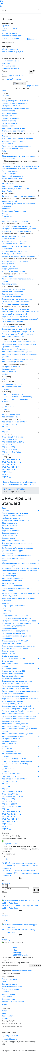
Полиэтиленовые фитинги (12, 581)
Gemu (4, 508)
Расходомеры (7, 553)
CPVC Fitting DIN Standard (12, 791)
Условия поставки (9, 28)
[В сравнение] (6, 859)
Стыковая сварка (9, 576)
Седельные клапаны (10, 533)
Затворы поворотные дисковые (15, 513)
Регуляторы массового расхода (15, 686)
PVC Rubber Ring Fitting (11, 806)
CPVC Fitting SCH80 (10, 794)
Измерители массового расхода (15, 688)
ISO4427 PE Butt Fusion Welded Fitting (17, 761)
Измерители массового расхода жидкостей (20, 691)
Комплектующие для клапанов (14, 515)
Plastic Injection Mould (11, 776)
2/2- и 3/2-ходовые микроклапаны (16, 618)
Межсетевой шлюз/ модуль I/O (14, 693)
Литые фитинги (8, 583)
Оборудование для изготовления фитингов (19, 571)
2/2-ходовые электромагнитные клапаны (19, 716)
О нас (4, 31)
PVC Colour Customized (11, 754)
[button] (16, 76)
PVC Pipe (21, 489)
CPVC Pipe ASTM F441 (11, 811)
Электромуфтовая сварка (12, 578)
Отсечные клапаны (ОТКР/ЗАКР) (15, 641)
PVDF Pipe (6, 826)
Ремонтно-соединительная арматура (17, 588)
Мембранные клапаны (11, 518)
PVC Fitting (6, 789)
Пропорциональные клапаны (14, 658)
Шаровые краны (8, 538)
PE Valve (5, 771)
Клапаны (5, 510)
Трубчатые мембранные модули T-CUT (18, 709)
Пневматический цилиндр (12, 673)
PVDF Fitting (7, 824)
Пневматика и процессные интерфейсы (18, 646)
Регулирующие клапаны (11, 643)
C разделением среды (11, 721)
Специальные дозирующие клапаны (17, 681)
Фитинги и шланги (9, 535)
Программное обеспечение (13, 676)
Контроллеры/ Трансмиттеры (14, 606)
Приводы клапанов (9, 528)
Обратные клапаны (9, 523)
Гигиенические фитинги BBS (13, 671)
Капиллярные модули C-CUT (13, 704)
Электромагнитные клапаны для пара (17, 734)
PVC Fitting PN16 (8, 801)
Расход (5, 608)
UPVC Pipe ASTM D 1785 (12, 819)
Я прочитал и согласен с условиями (18, 972)
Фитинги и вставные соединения (15, 683)
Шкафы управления (10, 656)
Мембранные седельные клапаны (15, 520)
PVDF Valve (6, 829)
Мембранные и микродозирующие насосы (19, 621)
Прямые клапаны (9, 744)
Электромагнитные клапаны (13, 540)
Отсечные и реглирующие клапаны (16, 623)
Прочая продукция (9, 668)
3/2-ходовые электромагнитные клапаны (19, 719)
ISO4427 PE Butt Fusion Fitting (14, 759)
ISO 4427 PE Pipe (9, 769)
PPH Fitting (6, 784)
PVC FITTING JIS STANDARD (13, 796)
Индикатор (6, 545)
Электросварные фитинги (12, 586)
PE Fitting (5, 756)
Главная (6, 482)
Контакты (30, 484)
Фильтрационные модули (12, 701)
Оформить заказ (32, 86)
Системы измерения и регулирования (17, 543)
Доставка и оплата (9, 33)
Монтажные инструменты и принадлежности (20, 568)
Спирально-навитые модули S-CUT (16, 706)
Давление (6, 603)
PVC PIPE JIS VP (8, 816)
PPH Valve (6, 786)
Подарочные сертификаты (13, 1002)
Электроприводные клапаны (13, 736)
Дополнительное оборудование (15, 631)
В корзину (6, 883)
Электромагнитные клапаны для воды (17, 726)
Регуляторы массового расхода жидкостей (20, 699)
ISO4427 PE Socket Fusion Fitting (15, 764)
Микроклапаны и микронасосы (15, 616)
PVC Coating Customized (12, 751)
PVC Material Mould (9, 781)
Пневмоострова (8, 653)
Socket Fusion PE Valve (11, 774)
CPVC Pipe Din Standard (11, 814)
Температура (7, 611)
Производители (8, 999)
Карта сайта (7, 997)
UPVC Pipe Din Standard (11, 821)
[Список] (34, 890)
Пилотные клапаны (9, 525)
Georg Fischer (7, 591)
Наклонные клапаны (10, 741)
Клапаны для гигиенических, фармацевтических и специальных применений (16, 635)
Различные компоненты (11, 678)
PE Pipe (5, 766)
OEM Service (7, 749)
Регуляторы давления (11, 530)
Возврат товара (8, 994)
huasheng (11, 489)
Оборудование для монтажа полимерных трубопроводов (19, 564)
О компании (31, 482)
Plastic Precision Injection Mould (14, 779)
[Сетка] (37, 890)
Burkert (4, 561)
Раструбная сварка (10, 573)
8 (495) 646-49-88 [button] (10, 1036)
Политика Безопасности (12, 36)
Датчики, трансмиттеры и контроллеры (18, 593)
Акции (4, 1004)
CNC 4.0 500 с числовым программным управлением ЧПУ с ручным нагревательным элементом (20, 873)
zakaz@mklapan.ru (14, 79)
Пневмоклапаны (8, 651)
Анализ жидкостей (9, 596)
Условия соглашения (10, 38)
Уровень (5, 613)
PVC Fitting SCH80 (9, 804)
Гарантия (5, 26)
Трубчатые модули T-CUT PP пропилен (18, 711)
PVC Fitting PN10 (8, 799)
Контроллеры (7, 661)
